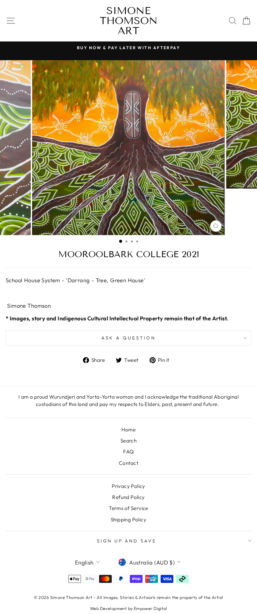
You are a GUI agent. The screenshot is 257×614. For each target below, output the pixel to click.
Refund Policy (128, 497)
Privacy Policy (128, 486)
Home (128, 429)
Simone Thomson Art (129, 21)
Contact (128, 463)
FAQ (128, 451)
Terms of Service (128, 508)
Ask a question (128, 337)
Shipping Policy (128, 519)
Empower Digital (150, 608)
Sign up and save (127, 540)
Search (128, 440)
